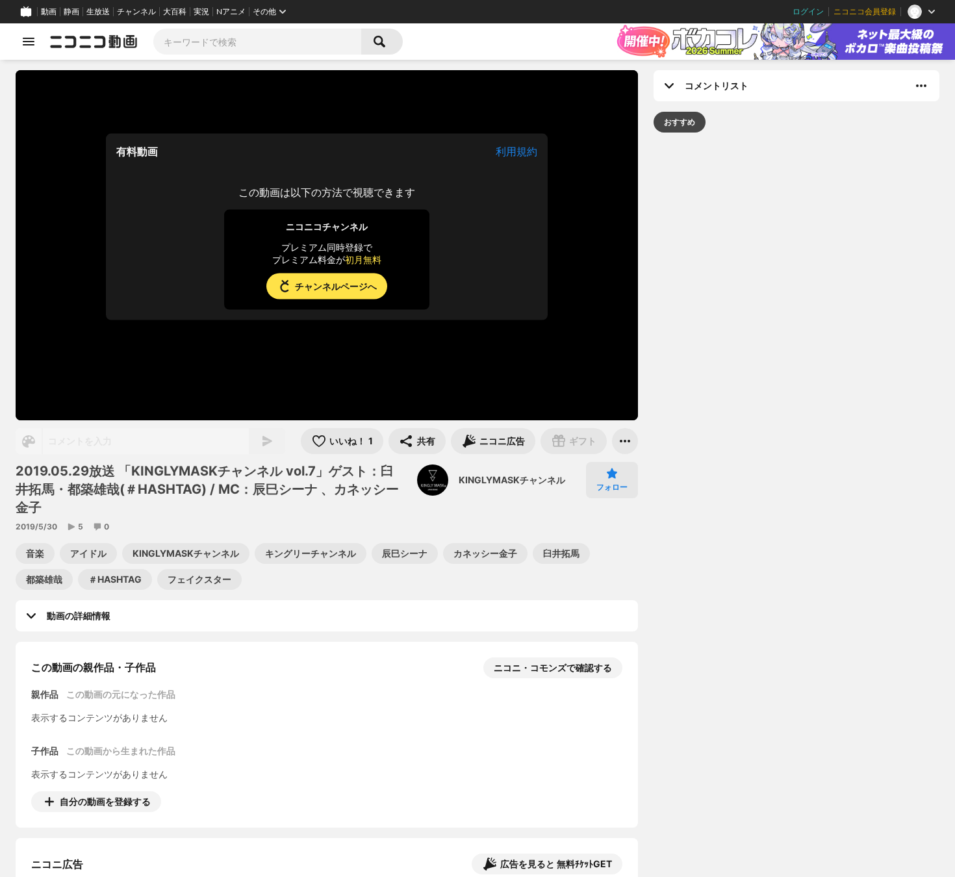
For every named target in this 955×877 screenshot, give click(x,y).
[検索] (382, 42)
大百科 (174, 12)
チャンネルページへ (336, 286)
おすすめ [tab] (679, 122)
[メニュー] (625, 441)
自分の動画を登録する (105, 801)
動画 (49, 12)
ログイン (808, 12)
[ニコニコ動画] (93, 41)
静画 (71, 12)
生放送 (98, 12)
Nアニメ (231, 12)
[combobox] (257, 42)
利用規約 (516, 151)
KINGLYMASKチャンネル (512, 479)
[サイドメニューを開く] (29, 42)
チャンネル (136, 12)
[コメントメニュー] (921, 86)
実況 (201, 12)
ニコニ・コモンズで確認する (553, 667)
